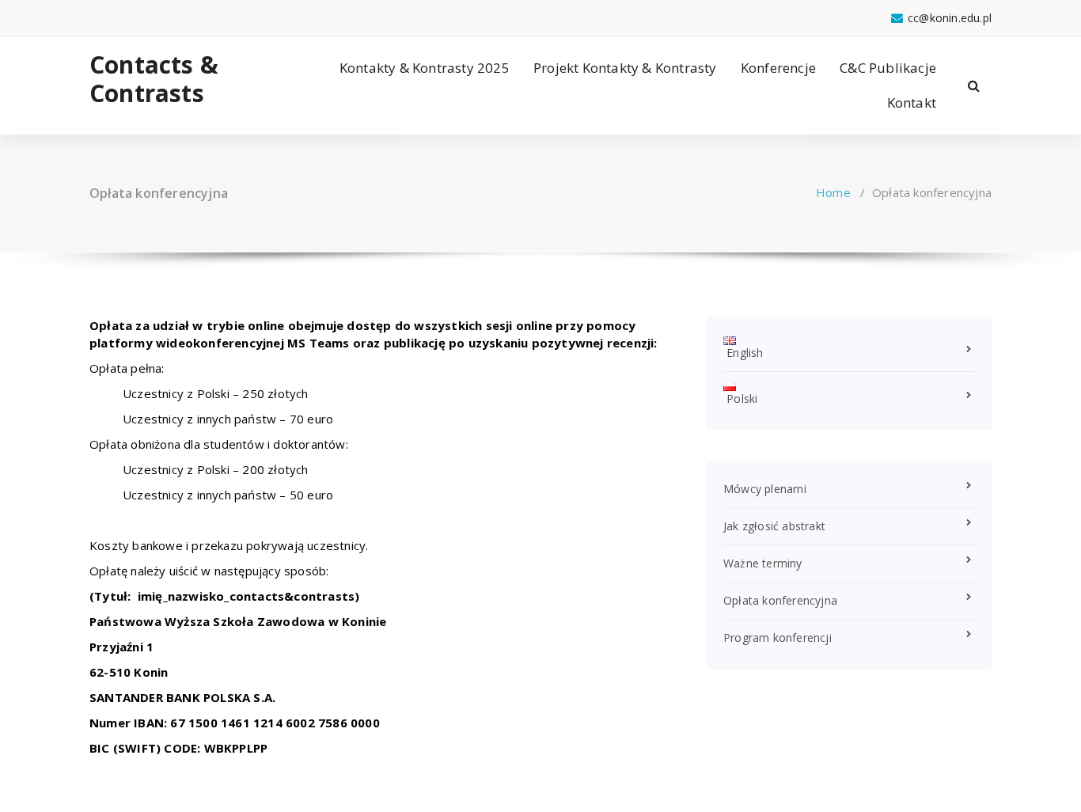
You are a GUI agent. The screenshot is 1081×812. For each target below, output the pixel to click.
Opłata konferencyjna (780, 600)
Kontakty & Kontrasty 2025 (424, 68)
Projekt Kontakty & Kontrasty (625, 68)
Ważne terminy (762, 563)
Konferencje (778, 68)
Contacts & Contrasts (153, 79)
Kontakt (911, 102)
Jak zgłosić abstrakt (774, 525)
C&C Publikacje (888, 68)
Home (833, 192)
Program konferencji (777, 637)
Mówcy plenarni (764, 488)
